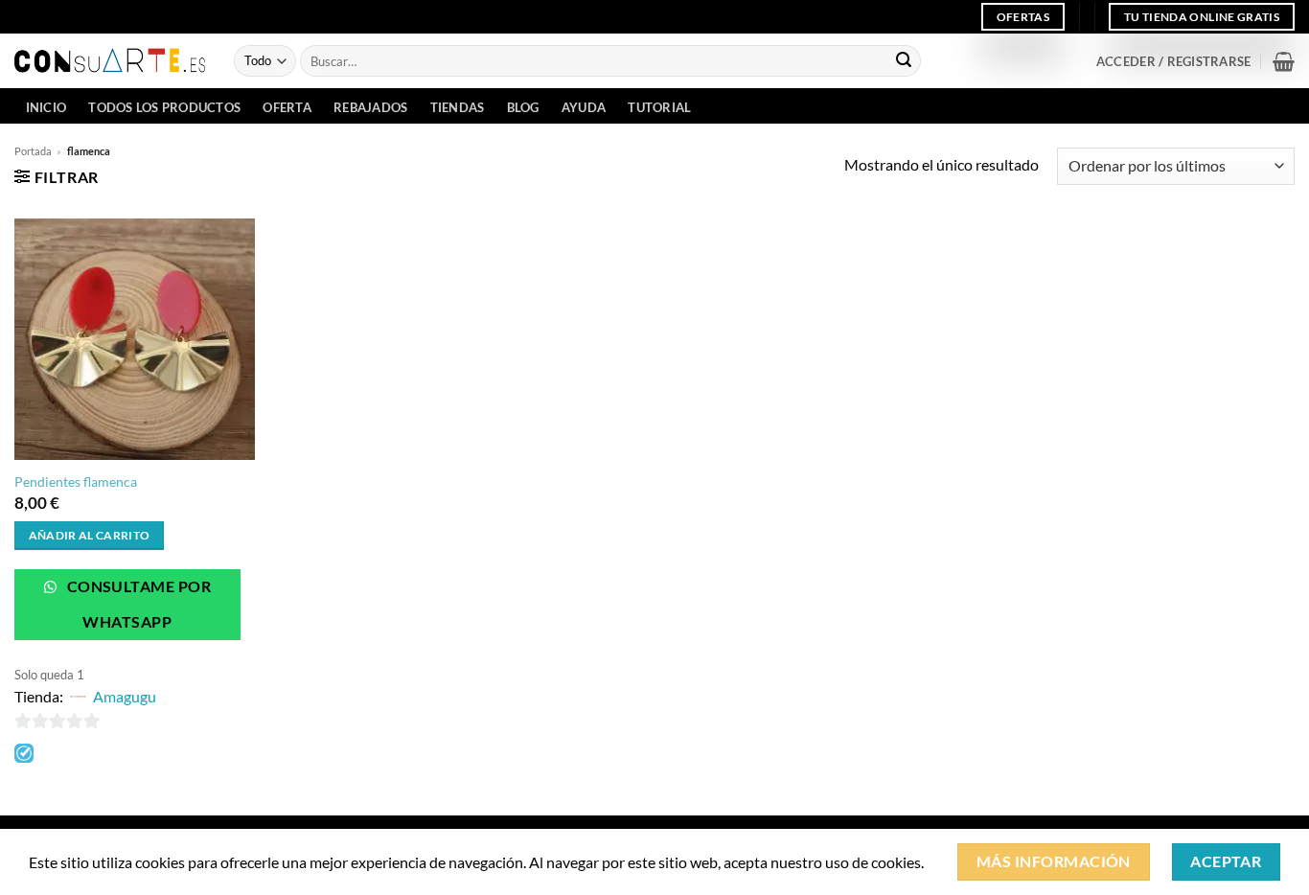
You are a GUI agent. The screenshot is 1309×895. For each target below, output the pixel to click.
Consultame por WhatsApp (137, 604)
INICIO (46, 107)
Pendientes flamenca (75, 481)
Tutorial (659, 107)
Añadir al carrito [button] (89, 535)
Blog (523, 107)
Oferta (287, 107)
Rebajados (370, 107)
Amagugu (124, 696)
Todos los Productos (164, 107)
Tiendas (457, 107)
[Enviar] (903, 61)
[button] (1173, 61)
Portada (33, 151)
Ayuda (584, 107)
